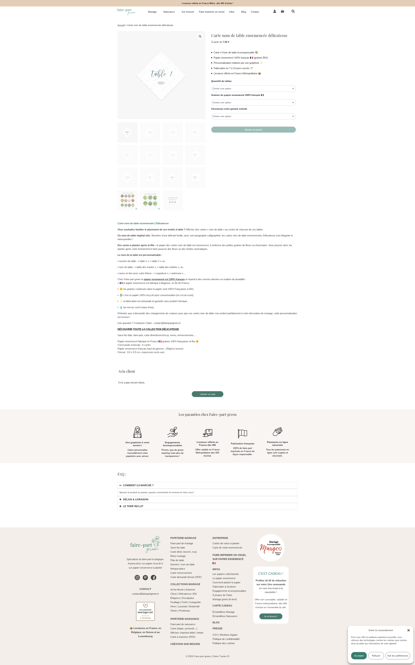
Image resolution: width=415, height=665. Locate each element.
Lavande (182, 606)
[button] (408, 630)
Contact (255, 12)
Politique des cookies (224, 643)
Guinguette (195, 602)
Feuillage (175, 602)
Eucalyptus (188, 598)
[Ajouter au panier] (253, 130)
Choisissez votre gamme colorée (229, 108)
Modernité (194, 606)
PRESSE (217, 628)
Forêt (184, 602)
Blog (243, 12)
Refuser (376, 655)
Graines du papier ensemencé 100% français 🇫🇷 (237, 95)
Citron (173, 593)
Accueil (121, 25)
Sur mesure (188, 12)
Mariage (152, 12)
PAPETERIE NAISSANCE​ (184, 619)
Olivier (173, 610)
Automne (190, 589)
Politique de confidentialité (226, 639)
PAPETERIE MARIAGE (183, 538)
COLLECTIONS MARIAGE (185, 584)
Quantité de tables (221, 81)
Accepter (359, 655)
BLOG (216, 622)
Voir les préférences (397, 655)
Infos (231, 12)
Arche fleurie (177, 589)
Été (195, 593)
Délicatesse (185, 593)
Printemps (184, 610)
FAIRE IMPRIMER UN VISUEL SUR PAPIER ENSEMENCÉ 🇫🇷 (229, 559)
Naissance (169, 12)
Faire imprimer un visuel (211, 12)
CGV (215, 634)
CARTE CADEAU (222, 605)
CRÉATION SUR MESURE (185, 644)
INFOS (216, 569)
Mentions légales (229, 634)
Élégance (175, 598)
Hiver (173, 606)
